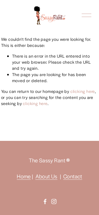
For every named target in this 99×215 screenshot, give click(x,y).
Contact (72, 176)
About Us (46, 176)
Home (24, 176)
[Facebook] (45, 201)
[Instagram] (54, 201)
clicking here (82, 91)
